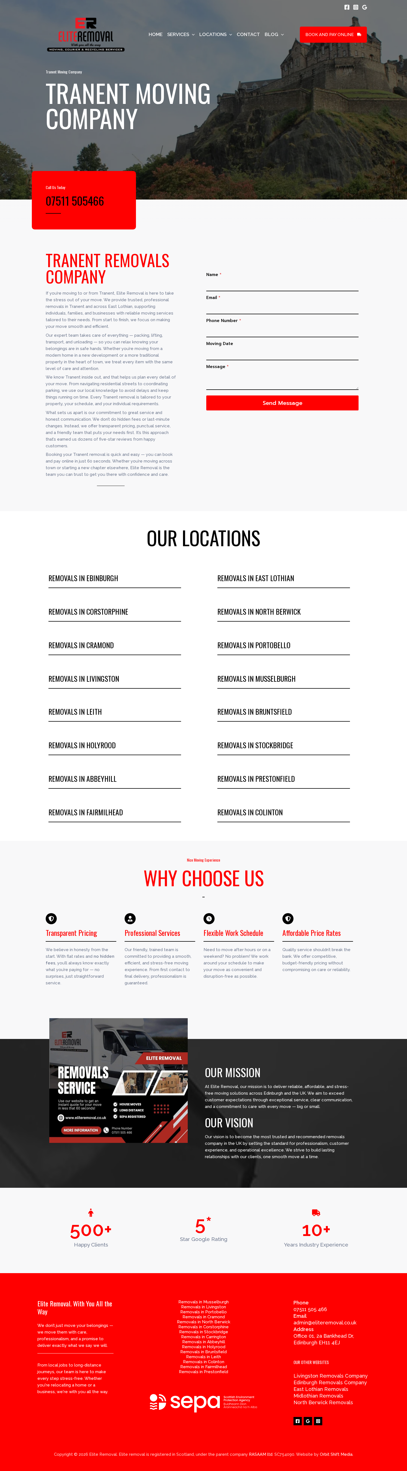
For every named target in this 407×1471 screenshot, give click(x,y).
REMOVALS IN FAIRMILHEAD (85, 812)
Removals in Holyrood (203, 1346)
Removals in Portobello (203, 1311)
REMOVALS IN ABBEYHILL (82, 778)
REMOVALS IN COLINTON (250, 812)
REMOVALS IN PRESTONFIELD (256, 778)
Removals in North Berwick (203, 1321)
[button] (192, 34)
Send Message (282, 403)
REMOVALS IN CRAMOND (81, 645)
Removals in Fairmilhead (203, 1366)
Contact (248, 34)
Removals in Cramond (203, 1316)
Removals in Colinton (203, 1361)
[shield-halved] (51, 918)
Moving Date (219, 344)
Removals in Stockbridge (203, 1331)
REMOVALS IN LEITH (75, 711)
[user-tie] (130, 918)
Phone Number (223, 321)
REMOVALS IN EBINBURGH (83, 578)
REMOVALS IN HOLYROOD (82, 745)
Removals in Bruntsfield (203, 1351)
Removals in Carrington (203, 1336)
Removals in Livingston (203, 1306)
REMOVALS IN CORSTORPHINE (88, 611)
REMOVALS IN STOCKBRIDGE (255, 745)
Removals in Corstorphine (203, 1326)
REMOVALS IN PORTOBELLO (253, 645)
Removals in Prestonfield (203, 1371)
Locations (212, 34)
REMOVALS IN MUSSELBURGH (256, 678)
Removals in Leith (203, 1356)
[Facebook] (347, 7)
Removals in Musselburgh (203, 1301)
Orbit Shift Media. (336, 1454)
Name (213, 275)
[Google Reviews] (364, 7)
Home (156, 34)
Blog (271, 34)
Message (217, 367)
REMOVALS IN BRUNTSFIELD (254, 711)
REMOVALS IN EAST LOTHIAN (255, 578)
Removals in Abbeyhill (203, 1341)
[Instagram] (356, 7)
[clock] (209, 918)
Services (178, 34)
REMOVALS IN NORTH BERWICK (259, 611)
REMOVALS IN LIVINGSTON (83, 678)
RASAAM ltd (260, 1454)
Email (213, 298)
